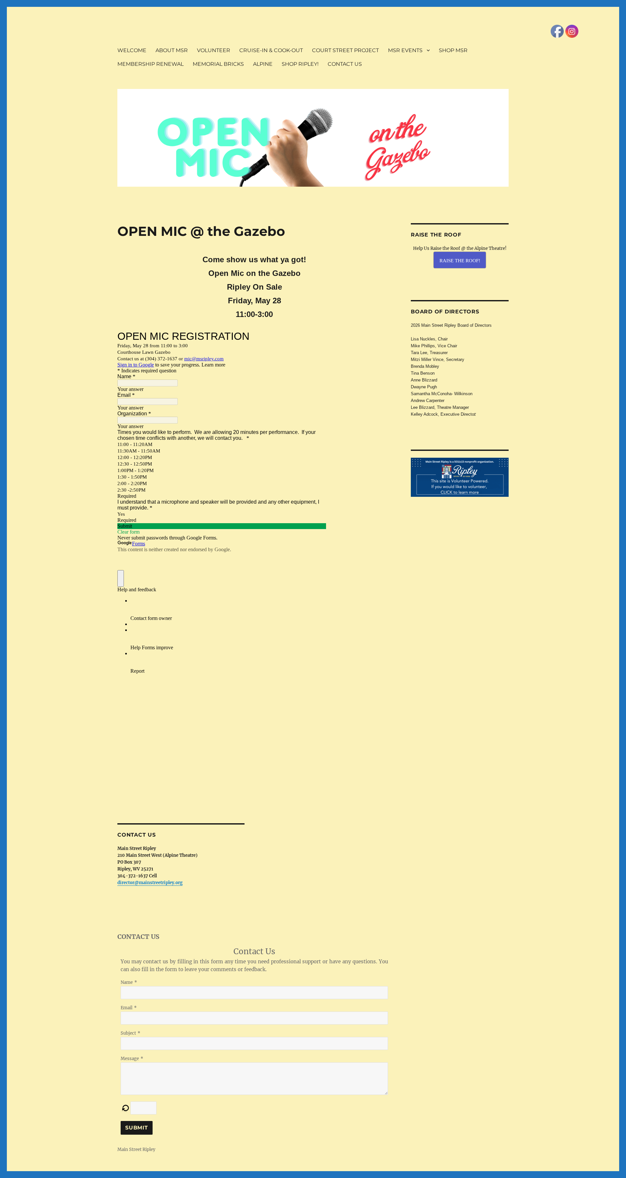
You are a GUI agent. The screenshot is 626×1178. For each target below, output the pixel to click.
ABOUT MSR (172, 50)
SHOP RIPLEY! (300, 64)
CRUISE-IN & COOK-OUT (271, 50)
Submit (136, 1128)
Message (130, 1058)
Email (126, 1008)
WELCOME (131, 50)
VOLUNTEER (213, 50)
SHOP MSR (453, 50)
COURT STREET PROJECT (345, 50)
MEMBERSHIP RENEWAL (150, 64)
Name (127, 982)
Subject (128, 1033)
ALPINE (263, 64)
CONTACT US (345, 64)
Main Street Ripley (136, 1149)
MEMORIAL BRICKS (218, 64)
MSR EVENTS (405, 50)
